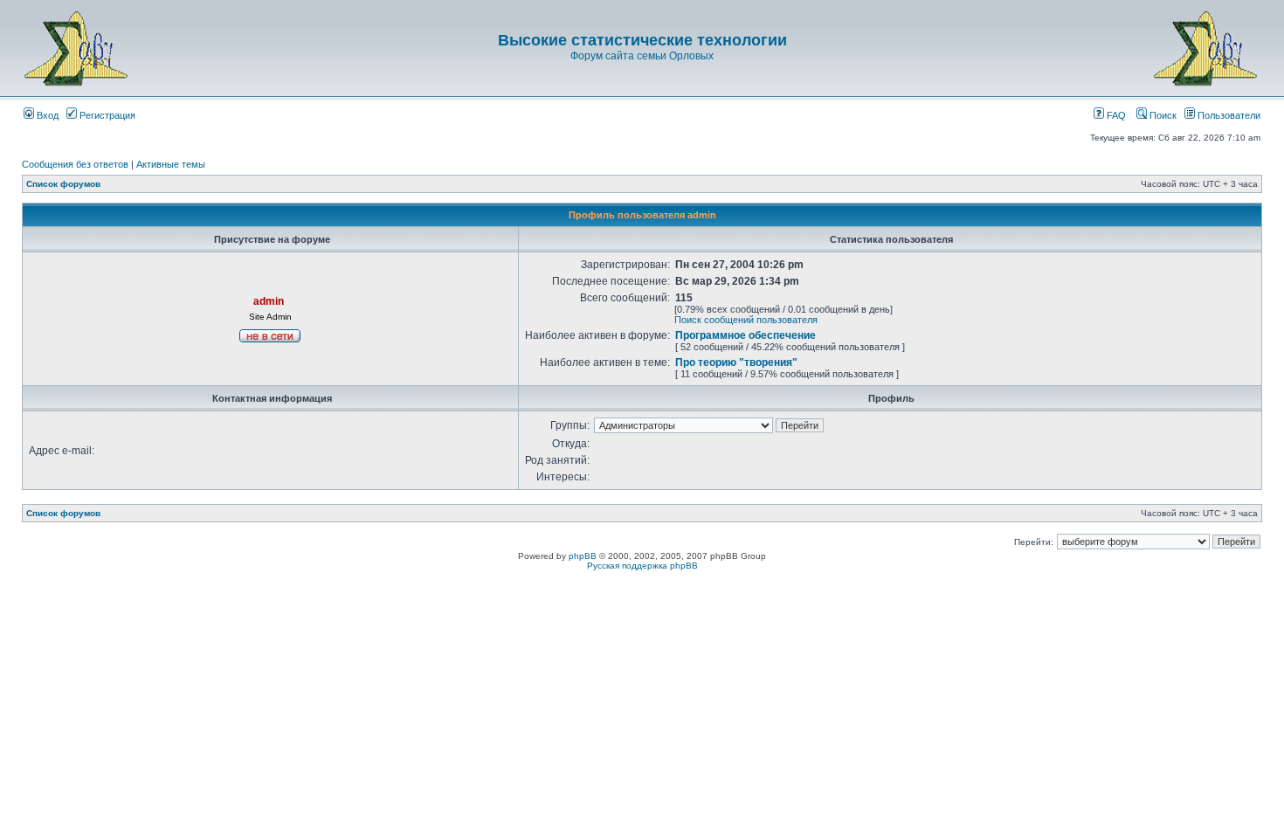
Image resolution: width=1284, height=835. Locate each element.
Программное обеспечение (745, 335)
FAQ (1115, 115)
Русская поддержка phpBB (642, 565)
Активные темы (170, 164)
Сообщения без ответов (75, 164)
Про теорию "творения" (736, 362)
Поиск (1162, 115)
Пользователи (1227, 115)
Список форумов (63, 184)
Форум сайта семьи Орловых (642, 56)
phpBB (583, 556)
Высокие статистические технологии (642, 40)
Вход (46, 115)
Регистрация (106, 115)
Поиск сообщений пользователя (746, 319)
